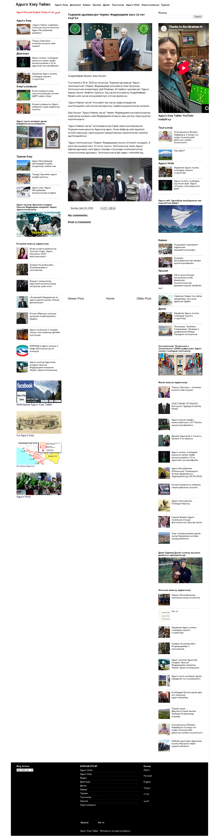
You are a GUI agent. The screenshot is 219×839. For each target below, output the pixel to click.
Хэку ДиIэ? (179, 150)
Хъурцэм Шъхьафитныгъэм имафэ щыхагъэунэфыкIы (187, 260)
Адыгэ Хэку (86, 774)
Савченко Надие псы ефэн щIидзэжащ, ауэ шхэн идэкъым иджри (188, 298)
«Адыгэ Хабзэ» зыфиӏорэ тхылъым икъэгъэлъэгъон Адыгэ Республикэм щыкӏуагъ (45, 29)
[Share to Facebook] (111, 208)
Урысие (84, 801)
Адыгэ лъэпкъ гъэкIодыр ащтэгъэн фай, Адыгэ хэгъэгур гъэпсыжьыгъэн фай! (187, 185)
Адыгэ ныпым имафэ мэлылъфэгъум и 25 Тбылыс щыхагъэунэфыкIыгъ (187, 422)
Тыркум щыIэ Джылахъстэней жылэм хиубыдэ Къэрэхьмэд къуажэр (184, 712)
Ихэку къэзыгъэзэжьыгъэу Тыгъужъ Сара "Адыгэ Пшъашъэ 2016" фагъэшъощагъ (43, 253)
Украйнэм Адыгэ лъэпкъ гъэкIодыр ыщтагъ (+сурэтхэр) (44, 76)
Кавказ (83, 789)
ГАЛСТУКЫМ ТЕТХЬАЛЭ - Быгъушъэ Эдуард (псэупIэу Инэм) (186, 406)
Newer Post (76, 298)
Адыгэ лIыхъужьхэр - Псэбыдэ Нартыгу (182, 502)
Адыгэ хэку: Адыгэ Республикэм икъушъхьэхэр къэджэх (44, 190)
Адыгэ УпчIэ (86, 770)
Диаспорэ (85, 782)
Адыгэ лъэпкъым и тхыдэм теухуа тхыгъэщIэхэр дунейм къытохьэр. (45, 332)
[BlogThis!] (105, 208)
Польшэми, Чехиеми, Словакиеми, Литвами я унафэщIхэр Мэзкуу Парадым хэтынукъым (186, 330)
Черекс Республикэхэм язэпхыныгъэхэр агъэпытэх (186, 596)
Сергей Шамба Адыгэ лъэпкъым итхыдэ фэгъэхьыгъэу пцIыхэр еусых (187, 520)
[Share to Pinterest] (114, 208)
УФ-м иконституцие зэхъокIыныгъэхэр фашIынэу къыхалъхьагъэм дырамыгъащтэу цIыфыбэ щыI (179, 281)
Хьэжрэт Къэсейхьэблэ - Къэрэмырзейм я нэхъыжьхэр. (42, 267)
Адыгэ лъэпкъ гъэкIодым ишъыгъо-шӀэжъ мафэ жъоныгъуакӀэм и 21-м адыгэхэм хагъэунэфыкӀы (45, 62)
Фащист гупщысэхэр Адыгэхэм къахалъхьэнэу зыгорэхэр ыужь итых (43, 283)
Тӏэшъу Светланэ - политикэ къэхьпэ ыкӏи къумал (43, 43)
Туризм (84, 793)
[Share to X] (108, 208)
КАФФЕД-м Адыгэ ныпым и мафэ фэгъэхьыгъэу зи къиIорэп (44, 348)
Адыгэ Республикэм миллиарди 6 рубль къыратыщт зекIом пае (44, 163)
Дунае (83, 785)
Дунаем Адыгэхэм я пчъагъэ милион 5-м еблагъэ (186, 437)
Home (110, 298)
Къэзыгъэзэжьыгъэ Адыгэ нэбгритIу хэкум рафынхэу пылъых (46, 107)
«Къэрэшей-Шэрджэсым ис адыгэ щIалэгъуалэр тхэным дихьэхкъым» (44, 300)
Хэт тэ (175, 611)
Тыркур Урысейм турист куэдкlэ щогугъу (44, 175)
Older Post (144, 298)
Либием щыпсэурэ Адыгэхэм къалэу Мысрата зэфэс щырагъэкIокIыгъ (187, 743)
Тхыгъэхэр (85, 797)
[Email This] (102, 208)
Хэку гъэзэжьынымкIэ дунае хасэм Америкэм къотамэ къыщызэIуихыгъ (186, 536)
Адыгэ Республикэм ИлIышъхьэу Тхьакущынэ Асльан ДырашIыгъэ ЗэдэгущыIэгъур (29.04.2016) (187, 472)
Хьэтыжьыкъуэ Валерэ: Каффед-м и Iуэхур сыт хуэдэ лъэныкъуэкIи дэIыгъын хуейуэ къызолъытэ (186, 137)
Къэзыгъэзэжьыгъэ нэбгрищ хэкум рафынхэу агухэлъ (186, 485)
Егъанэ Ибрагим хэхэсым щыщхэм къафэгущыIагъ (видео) (43, 316)
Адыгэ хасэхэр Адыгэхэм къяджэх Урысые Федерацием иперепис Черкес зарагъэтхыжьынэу (43, 366)
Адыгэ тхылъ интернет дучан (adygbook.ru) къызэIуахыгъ (187, 677)
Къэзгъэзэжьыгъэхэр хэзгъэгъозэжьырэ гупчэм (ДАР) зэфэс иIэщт (45, 93)
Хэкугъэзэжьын (88, 805)
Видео (83, 778)
